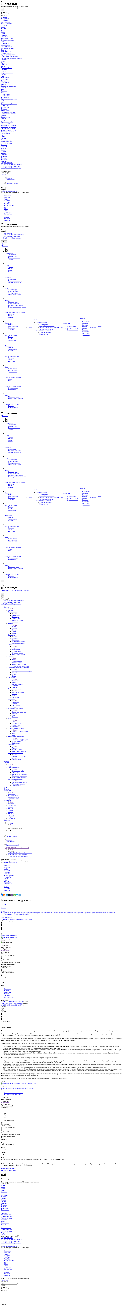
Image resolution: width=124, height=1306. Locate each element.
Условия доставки (6, 1216)
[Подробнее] (1, 1090)
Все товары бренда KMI (8, 1170)
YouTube (7, 204)
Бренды (3, 1190)
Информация (5, 1210)
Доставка (7, 995)
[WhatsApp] (14, 895)
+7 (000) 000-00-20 (10, 166)
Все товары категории (8, 1168)
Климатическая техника (19, 756)
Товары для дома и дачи (19, 712)
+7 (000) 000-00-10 (7, 163)
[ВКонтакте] (2, 895)
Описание (7, 989)
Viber (6, 209)
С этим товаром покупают (12, 1094)
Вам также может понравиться (13, 1093)
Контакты (4, 1203)
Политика (4, 1221)
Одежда (14, 659)
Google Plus (7, 207)
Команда (3, 1198)
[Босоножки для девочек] (9, 935)
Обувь (13, 648)
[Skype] (17, 895)
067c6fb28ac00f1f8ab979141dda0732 (12, 1002)
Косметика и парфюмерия (20, 740)
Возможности (5, 1223)
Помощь (3, 1224)
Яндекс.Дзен (8, 214)
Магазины (4, 1213)
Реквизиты (4, 1219)
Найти (3, 1285)
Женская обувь (5, 919)
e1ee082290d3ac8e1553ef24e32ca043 (12, 1003)
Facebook (7, 197)
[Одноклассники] (4, 895)
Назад (11, 608)
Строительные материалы (20, 731)
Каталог (10, 610)
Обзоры (3, 1234)
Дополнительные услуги (19, 782)
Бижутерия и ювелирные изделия (22, 671)
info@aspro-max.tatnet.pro (9, 191)
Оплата (6, 993)
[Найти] (2, 10)
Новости (3, 1196)
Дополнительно (9, 997)
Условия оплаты (6, 1215)
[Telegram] (20, 895)
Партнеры (4, 1205)
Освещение (15, 702)
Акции (3, 1187)
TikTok (6, 215)
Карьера (3, 1201)
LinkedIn (7, 220)
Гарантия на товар (6, 1218)
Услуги (10, 766)
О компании (4, 1195)
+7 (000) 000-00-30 (11, 168)
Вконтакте (7, 196)
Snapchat (7, 218)
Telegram (7, 202)
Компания (11, 803)
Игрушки (14, 748)
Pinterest (6, 217)
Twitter (6, 199)
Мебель (14, 626)
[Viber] (12, 895)
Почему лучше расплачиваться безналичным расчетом (17, 1088)
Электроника (16, 615)
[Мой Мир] (7, 895)
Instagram (7, 200)
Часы (13, 722)
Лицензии (4, 1206)
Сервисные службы (18, 771)
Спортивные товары (18, 692)
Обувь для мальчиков (25, 919)
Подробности (5, 950)
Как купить (11, 794)
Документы (4, 1208)
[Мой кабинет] (1, 583)
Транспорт (15, 638)
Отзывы (6, 990)
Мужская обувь (14, 919)
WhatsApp (7, 212)
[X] (9, 895)
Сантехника (15, 681)
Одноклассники (9, 205)
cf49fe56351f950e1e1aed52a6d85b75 (12, 1005)
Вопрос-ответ (5, 1233)
